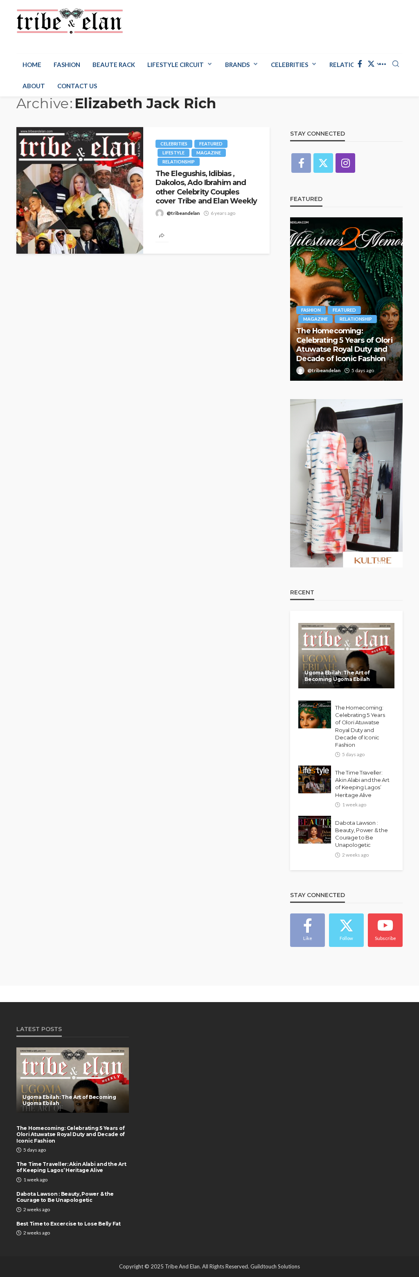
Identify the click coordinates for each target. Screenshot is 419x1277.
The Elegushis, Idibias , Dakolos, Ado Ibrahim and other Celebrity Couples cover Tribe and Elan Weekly (206, 187)
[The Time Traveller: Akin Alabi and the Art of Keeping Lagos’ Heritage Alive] (314, 779)
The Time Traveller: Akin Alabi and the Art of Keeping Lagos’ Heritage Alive (362, 783)
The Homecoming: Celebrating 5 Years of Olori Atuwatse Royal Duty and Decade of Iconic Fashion (344, 344)
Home (32, 64)
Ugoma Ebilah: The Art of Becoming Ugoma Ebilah (336, 676)
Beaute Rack (113, 64)
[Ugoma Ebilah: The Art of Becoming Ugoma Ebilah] (346, 655)
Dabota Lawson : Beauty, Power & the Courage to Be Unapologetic (361, 833)
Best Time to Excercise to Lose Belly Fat (68, 1224)
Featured (211, 143)
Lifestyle (173, 152)
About (34, 85)
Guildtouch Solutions (275, 1266)
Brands (237, 64)
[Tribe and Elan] (69, 21)
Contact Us (77, 85)
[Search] (396, 64)
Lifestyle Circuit (175, 64)
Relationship (178, 161)
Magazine (208, 152)
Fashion (67, 64)
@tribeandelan (183, 213)
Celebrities (289, 64)
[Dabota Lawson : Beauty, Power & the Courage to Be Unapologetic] (314, 830)
